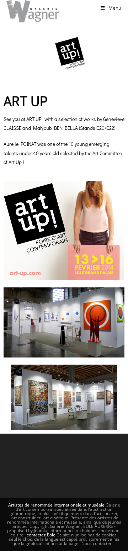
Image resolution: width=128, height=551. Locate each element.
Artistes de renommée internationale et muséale (56, 505)
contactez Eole (42, 535)
